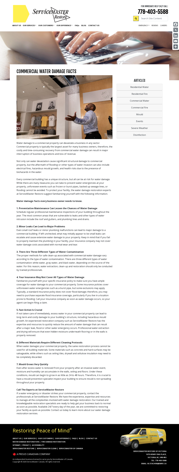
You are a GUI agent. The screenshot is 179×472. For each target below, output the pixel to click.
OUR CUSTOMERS (45, 438)
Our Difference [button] (63, 25)
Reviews (155, 25)
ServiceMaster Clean (46, 448)
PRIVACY (26, 445)
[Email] (175, 41)
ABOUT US (17, 438)
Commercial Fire (139, 107)
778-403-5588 (153, 12)
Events (139, 121)
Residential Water (139, 87)
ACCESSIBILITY (38, 445)
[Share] (175, 46)
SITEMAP (16, 445)
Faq (77, 25)
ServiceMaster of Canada (71, 448)
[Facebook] (175, 24)
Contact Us (93, 25)
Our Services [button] (29, 25)
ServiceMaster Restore (23, 448)
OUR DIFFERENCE (62, 438)
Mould (139, 114)
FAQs (74, 438)
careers (163, 25)
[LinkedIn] (175, 35)
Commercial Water (139, 100)
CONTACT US (91, 438)
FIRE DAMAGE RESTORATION (53, 442)
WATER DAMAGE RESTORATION (26, 442)
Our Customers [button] (45, 25)
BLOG (81, 438)
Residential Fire (140, 93)
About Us (16, 25)
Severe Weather (139, 128)
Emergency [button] (143, 25)
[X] (175, 30)
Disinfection (139, 134)
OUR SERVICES (30, 438)
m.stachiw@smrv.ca (156, 463)
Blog (83, 25)
